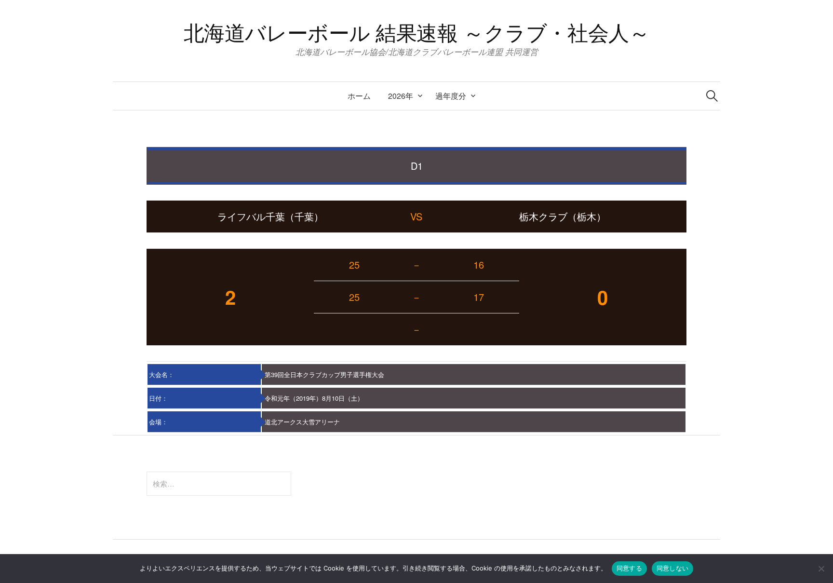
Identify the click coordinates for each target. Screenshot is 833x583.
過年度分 (450, 95)
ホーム (359, 95)
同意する (629, 568)
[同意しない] (821, 568)
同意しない (672, 568)
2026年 (400, 95)
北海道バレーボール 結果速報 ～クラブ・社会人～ (417, 31)
